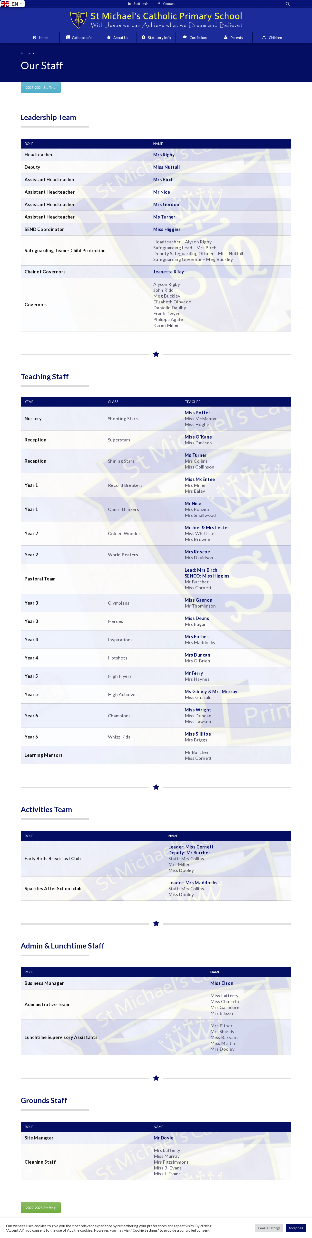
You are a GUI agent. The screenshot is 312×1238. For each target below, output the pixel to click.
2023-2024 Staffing (41, 87)
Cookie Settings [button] (269, 1228)
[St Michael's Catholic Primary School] (156, 20)
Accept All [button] (296, 1228)
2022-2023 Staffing (41, 1208)
